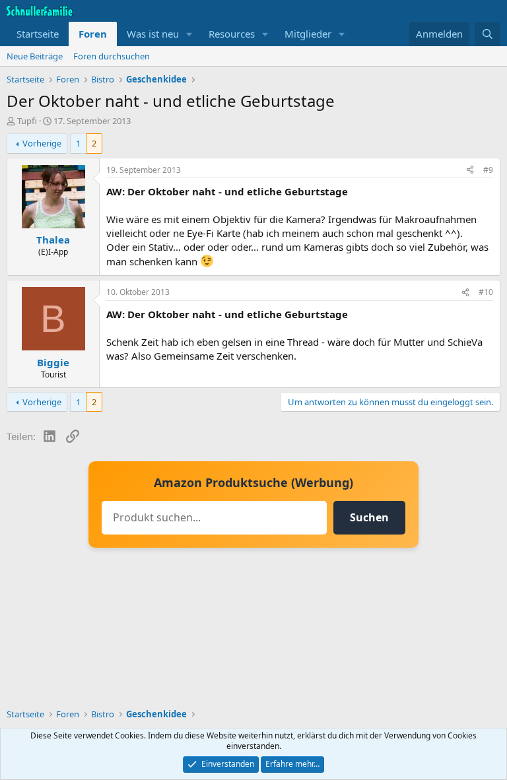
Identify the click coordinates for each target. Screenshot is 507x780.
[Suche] (487, 34)
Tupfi (27, 121)
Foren (93, 33)
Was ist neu (153, 33)
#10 (486, 292)
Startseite (38, 33)
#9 (488, 170)
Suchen (369, 517)
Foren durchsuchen (111, 56)
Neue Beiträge (35, 56)
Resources (232, 33)
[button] (189, 34)
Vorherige (41, 143)
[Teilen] (470, 170)
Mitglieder (308, 33)
